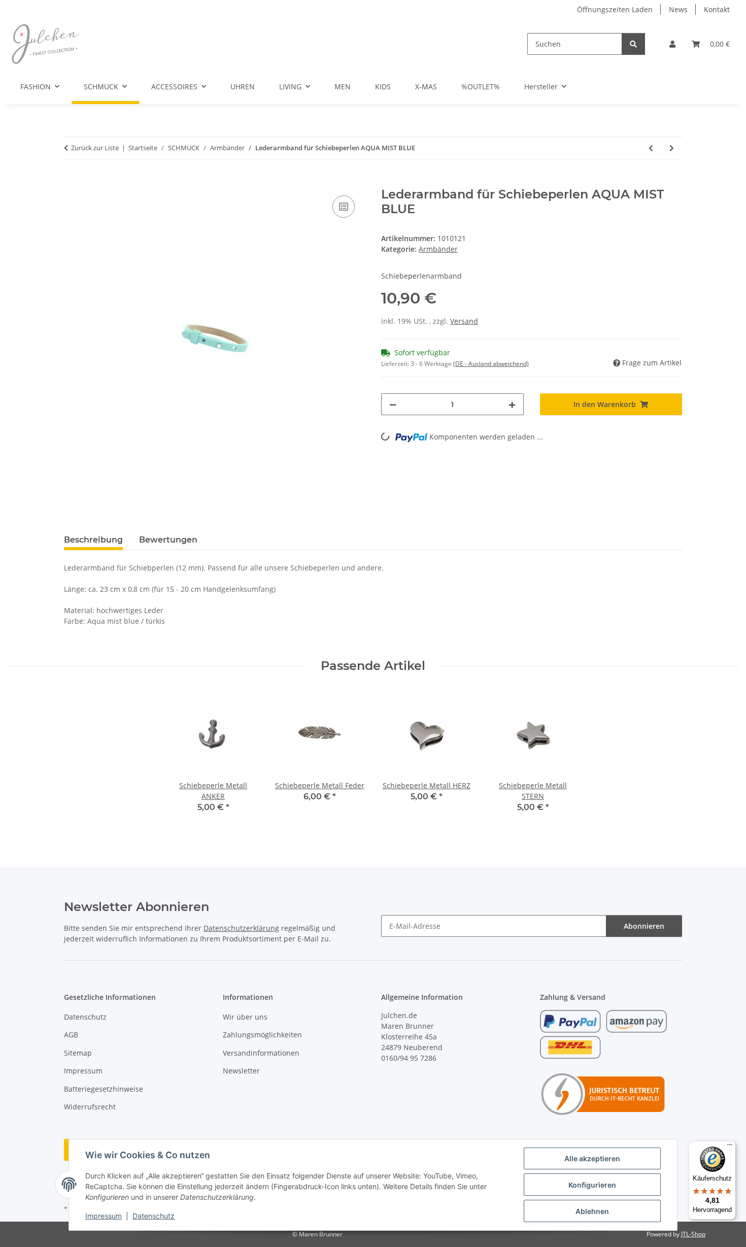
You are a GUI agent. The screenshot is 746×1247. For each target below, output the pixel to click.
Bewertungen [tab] (168, 540)
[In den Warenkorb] (72, 181)
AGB (71, 1034)
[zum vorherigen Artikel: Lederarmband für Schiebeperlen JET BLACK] (650, 148)
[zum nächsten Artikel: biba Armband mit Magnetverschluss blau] (671, 148)
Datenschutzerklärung (241, 928)
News (678, 9)
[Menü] (730, 1147)
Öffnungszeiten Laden (615, 9)
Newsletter (241, 1070)
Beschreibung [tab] (93, 540)
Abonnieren (644, 926)
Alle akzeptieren (592, 1158)
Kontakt (717, 9)
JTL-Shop (693, 1234)
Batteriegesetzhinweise (103, 1089)
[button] (672, 43)
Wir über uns (245, 1017)
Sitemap (78, 1053)
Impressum (103, 1215)
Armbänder (438, 249)
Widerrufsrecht (90, 1106)
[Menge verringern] (393, 404)
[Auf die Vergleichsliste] (343, 206)
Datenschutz (153, 1215)
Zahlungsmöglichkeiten (262, 1034)
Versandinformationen (261, 1053)
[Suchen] (633, 44)
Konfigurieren (592, 1185)
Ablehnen (592, 1211)
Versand (464, 321)
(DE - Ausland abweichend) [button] (491, 363)
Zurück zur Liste (95, 147)
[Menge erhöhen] (512, 404)
